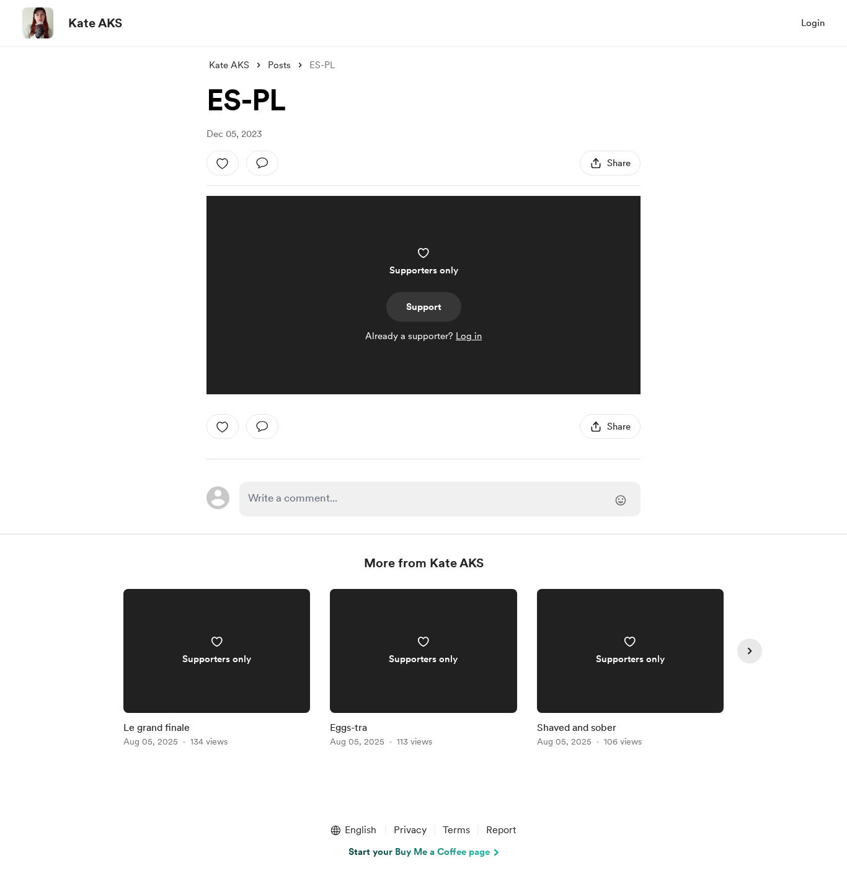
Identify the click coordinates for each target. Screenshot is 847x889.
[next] (749, 651)
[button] (352, 830)
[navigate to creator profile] (37, 22)
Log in (469, 336)
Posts (279, 65)
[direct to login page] (440, 499)
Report (501, 830)
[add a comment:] (262, 163)
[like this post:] (222, 163)
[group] (216, 670)
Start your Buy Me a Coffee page (419, 851)
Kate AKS (95, 22)
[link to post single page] (216, 670)
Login (813, 23)
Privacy (410, 830)
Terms (456, 830)
